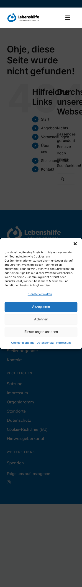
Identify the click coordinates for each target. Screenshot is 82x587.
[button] (75, 243)
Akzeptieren (41, 307)
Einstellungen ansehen (41, 332)
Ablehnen (41, 319)
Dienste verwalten (40, 294)
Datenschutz (45, 342)
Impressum (63, 342)
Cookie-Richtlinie (22, 342)
